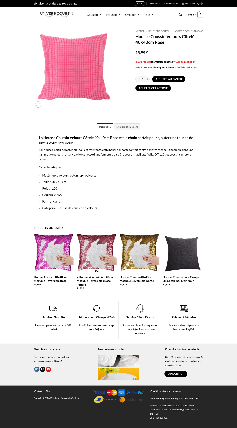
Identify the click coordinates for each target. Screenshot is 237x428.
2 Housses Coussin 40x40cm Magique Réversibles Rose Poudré (95, 280)
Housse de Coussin (159, 31)
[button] (154, 3)
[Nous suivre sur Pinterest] (201, 4)
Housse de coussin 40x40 (188, 31)
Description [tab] (105, 126)
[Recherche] (180, 14)
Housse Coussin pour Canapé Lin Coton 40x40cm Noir (181, 278)
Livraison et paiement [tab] (127, 126)
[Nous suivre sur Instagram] (198, 4)
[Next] (202, 264)
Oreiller (130, 14)
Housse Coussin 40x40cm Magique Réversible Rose (50, 278)
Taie (147, 14)
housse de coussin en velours (77, 208)
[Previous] (34, 264)
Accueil (140, 31)
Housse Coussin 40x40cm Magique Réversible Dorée (137, 278)
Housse (111, 14)
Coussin (92, 14)
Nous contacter (171, 3)
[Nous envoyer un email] (42, 369)
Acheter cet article (153, 88)
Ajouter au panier (168, 79)
